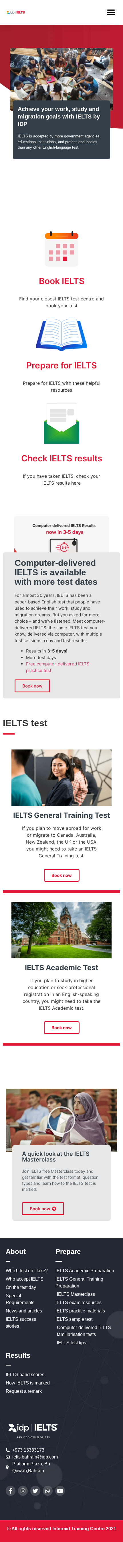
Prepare (68, 1251)
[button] (110, 12)
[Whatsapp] (48, 1491)
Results (18, 1355)
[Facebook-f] (10, 1491)
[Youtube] (60, 1491)
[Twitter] (35, 1491)
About (16, 1251)
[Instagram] (23, 1491)
